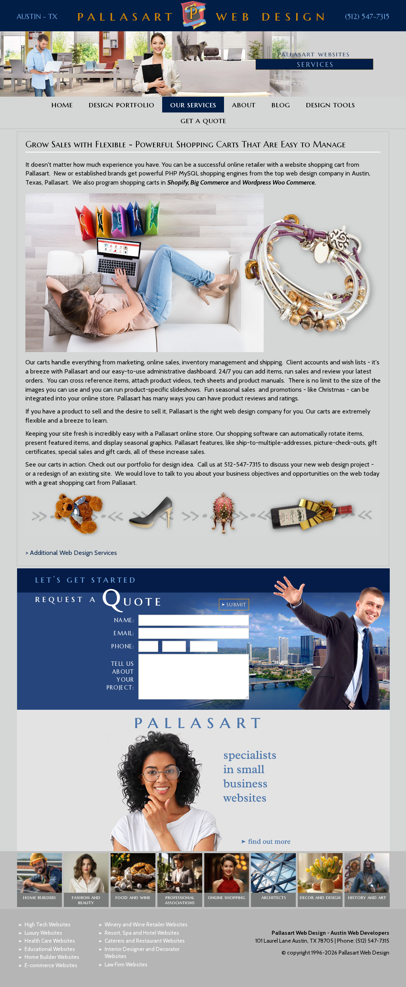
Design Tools (330, 104)
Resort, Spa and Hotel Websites (142, 933)
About (243, 104)
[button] (39, 880)
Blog (280, 104)
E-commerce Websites (51, 965)
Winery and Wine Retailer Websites (146, 924)
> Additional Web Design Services (71, 552)
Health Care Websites (50, 940)
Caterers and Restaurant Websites (145, 940)
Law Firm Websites (126, 964)
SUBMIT (236, 605)
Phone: (122, 646)
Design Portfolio (121, 104)
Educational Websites (50, 949)
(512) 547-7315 (367, 16)
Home (62, 104)
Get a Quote (203, 120)
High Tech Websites (48, 924)
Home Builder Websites (52, 957)
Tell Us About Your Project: (120, 675)
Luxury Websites (43, 933)
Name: (124, 620)
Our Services (193, 104)
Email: (124, 633)
